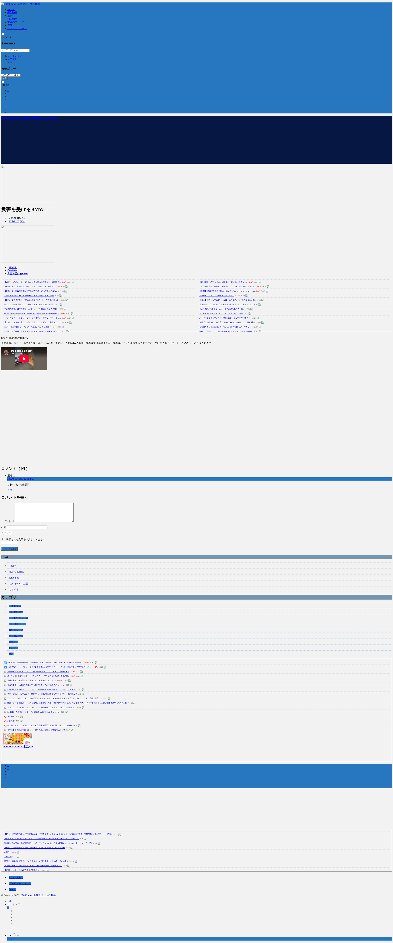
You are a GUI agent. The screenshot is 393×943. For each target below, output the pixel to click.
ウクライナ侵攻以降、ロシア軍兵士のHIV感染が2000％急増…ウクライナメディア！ (42, 689)
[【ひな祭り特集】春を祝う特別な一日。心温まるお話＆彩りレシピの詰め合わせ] (17, 743)
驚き (9, 15)
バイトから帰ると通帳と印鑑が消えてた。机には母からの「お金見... (227, 286)
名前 (3, 527)
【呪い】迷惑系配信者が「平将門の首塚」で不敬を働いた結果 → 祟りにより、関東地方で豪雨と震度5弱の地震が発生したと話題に (58, 834)
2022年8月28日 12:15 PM (20, 478)
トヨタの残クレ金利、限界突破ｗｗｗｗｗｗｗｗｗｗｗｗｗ (29, 295)
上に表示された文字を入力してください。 (24, 539)
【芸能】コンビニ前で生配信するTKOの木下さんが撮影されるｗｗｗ (36, 685)
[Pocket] (14, 923)
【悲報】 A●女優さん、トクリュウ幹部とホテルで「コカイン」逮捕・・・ (38, 671)
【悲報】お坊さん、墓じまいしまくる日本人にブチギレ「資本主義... (32, 282)
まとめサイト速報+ (19, 583)
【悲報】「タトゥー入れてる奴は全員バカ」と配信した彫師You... (31, 322)
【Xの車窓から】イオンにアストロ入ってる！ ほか (221, 313)
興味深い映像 (16, 636)
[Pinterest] (14, 932)
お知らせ (11, 716)
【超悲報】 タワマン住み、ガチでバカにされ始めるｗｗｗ (223, 282)
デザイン (12, 59)
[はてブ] (14, 920)
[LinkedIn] (14, 929)
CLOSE (7, 37)
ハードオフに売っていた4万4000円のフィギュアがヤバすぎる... (225, 318)
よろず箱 (13, 589)
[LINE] (14, 926)
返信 (9, 490)
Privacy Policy (16, 877)
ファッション (14, 55)
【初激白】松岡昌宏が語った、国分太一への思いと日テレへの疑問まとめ (34, 848)
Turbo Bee (14, 577)
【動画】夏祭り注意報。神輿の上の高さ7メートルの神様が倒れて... (32, 300)
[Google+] (14, 917)
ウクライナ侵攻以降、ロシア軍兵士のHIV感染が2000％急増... (29, 304)
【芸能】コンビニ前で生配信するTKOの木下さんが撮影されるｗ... (31, 291)
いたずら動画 (16, 612)
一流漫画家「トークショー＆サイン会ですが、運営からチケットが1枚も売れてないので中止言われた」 (50, 667)
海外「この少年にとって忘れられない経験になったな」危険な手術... (227, 322)
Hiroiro (12, 565)
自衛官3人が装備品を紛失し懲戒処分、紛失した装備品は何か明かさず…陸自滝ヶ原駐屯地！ (45, 662)
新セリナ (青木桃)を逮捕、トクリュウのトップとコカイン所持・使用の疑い (38, 676)
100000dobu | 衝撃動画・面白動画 (38, 895)
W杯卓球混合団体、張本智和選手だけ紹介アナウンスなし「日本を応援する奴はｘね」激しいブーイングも (48, 843)
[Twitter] (14, 914)
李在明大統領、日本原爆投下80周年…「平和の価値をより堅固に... (31, 309)
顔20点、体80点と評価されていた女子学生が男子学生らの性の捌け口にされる (39, 725)
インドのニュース (17, 28)
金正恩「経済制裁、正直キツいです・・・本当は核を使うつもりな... (32, 331)
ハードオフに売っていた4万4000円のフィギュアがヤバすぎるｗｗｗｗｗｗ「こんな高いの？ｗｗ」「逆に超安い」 (54, 698)
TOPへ (12, 938)
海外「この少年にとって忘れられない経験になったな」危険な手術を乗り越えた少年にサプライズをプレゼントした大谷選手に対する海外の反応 (67, 703)
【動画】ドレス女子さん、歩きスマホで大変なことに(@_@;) (29, 286)
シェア (16, 904)
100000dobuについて (20, 883)
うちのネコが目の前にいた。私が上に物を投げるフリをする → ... (226, 327)
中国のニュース (16, 22)
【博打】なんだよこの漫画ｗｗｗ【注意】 (216, 295)
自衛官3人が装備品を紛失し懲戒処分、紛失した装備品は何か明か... (32, 313)
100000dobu (15, 606)
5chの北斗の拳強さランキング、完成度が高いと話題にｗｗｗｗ (30, 327)
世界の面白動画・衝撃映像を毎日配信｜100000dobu (29, 117)
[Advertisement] (196, 142)
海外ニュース (14, 25)
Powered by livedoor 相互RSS (18, 746)
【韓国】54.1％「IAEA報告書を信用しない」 (22, 870)
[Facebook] (14, 911)
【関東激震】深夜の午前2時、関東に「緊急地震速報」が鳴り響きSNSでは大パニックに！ (41, 839)
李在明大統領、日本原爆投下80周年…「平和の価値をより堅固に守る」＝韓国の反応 (42, 694)
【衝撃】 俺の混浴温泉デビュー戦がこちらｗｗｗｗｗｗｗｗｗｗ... (227, 291)
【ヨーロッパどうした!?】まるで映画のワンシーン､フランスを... (226, 304)
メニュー (14, 935)
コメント (7, 521)
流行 (9, 62)
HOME (11, 9)
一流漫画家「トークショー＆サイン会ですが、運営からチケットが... (32, 318)
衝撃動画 (12, 12)
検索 (4, 78)
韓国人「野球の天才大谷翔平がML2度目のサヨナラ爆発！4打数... (226, 331)
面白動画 (12, 19)
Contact (12, 889)
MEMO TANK (16, 571)
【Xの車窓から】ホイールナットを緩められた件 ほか (222, 309)
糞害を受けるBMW (17, 273)
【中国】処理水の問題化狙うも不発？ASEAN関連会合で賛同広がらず (36, 730)
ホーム (13, 901)
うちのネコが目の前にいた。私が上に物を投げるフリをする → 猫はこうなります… (41, 707)
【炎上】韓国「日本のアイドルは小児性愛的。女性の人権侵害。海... (227, 300)
